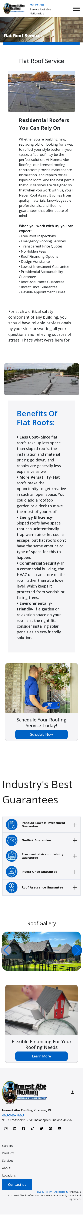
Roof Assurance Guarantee (42, 887)
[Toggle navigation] (76, 9)
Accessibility (61, 1191)
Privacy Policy (44, 1191)
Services (7, 1160)
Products (8, 1153)
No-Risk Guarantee (36, 840)
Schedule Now (41, 734)
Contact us (17, 1184)
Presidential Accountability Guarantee (42, 856)
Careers (7, 1146)
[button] (77, 950)
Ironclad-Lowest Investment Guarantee (43, 824)
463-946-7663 (37, 4)
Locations (9, 1175)
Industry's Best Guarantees (37, 791)
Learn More (41, 1056)
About (6, 1168)
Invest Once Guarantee (39, 872)
